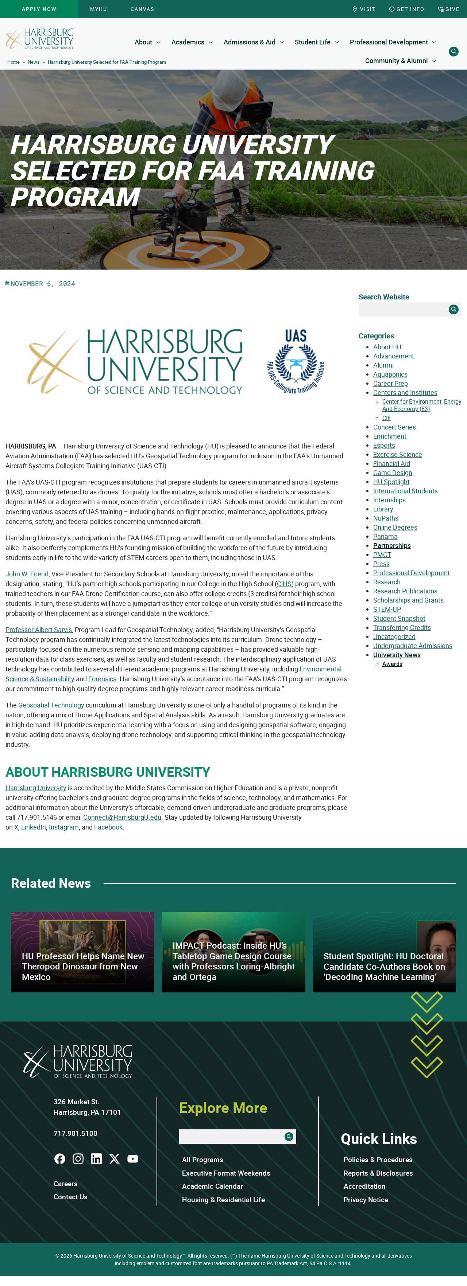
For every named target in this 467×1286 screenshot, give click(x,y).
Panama (385, 536)
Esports (384, 445)
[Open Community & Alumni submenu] (434, 60)
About (143, 42)
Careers (66, 1183)
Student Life (313, 42)
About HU (387, 346)
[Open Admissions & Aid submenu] (281, 42)
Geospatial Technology (51, 705)
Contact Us (71, 1196)
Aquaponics (390, 374)
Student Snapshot (399, 618)
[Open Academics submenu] (210, 42)
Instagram (64, 827)
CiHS (284, 583)
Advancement (393, 356)
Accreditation (365, 1186)
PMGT (382, 554)
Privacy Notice (366, 1199)
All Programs (202, 1159)
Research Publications (405, 591)
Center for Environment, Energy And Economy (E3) (422, 405)
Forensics (102, 678)
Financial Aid (391, 463)
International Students (405, 490)
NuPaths (385, 518)
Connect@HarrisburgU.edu (122, 817)
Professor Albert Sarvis (38, 629)
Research (387, 581)
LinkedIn (33, 827)
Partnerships (392, 545)
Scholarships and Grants (408, 600)
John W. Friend (27, 573)
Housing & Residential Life (223, 1199)
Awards (392, 664)
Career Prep (390, 383)
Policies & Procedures (378, 1159)
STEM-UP (387, 609)
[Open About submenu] (158, 42)
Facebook (108, 827)
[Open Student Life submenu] (337, 42)
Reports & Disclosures (378, 1173)
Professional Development (389, 42)
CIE (386, 418)
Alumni (383, 365)
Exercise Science (397, 454)
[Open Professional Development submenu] (434, 42)
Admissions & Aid (249, 42)
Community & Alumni (396, 60)
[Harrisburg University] (39, 38)
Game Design (392, 472)
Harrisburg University (35, 787)
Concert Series (394, 427)
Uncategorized (394, 636)
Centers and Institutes (405, 392)
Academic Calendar (212, 1186)
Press (381, 563)
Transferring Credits (402, 627)
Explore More (223, 1107)
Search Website (384, 297)
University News (397, 654)
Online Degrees (395, 527)
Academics (187, 42)
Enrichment (389, 436)
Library (383, 509)
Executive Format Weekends (226, 1173)
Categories (376, 336)
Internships (389, 499)
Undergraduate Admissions (412, 645)
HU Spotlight (391, 481)
